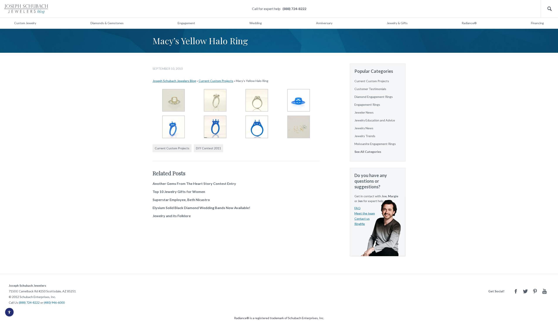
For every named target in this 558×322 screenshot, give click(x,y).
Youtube (544, 291)
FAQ (357, 208)
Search (549, 9)
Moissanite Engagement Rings (375, 144)
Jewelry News (363, 128)
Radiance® (469, 23)
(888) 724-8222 (294, 9)
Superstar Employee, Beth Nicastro (181, 200)
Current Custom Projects (216, 81)
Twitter (525, 291)
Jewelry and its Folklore (172, 216)
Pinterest (535, 291)
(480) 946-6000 (54, 302)
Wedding (255, 23)
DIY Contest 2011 (208, 148)
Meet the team (364, 213)
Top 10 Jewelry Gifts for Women (179, 191)
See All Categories (367, 151)
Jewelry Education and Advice (374, 120)
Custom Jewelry (25, 23)
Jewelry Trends (364, 136)
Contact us (362, 218)
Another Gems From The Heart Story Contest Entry (194, 183)
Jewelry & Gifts (397, 23)
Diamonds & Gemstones (107, 23)
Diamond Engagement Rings (373, 97)
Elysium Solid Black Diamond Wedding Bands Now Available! (201, 208)
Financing (537, 23)
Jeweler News (364, 112)
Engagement (186, 23)
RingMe (359, 224)
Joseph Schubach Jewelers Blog (174, 81)
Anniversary (324, 23)
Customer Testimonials (370, 89)
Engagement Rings (367, 104)
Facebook (516, 291)
